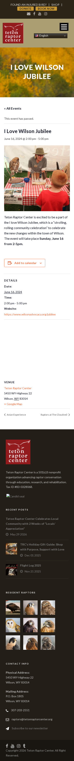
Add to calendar (25, 263)
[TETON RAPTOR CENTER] (15, 496)
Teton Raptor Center (17, 388)
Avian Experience (16, 414)
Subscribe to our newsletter (30, 728)
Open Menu (64, 27)
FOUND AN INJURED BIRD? (29, 4)
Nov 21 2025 (33, 571)
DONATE (25, 8)
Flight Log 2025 (30, 565)
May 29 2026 (18, 534)
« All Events (12, 108)
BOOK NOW (46, 8)
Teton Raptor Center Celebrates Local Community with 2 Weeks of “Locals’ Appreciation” (32, 523)
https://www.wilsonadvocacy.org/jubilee (30, 314)
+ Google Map (13, 404)
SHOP (55, 4)
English (43, 35)
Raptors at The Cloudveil (54, 414)
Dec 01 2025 (33, 555)
